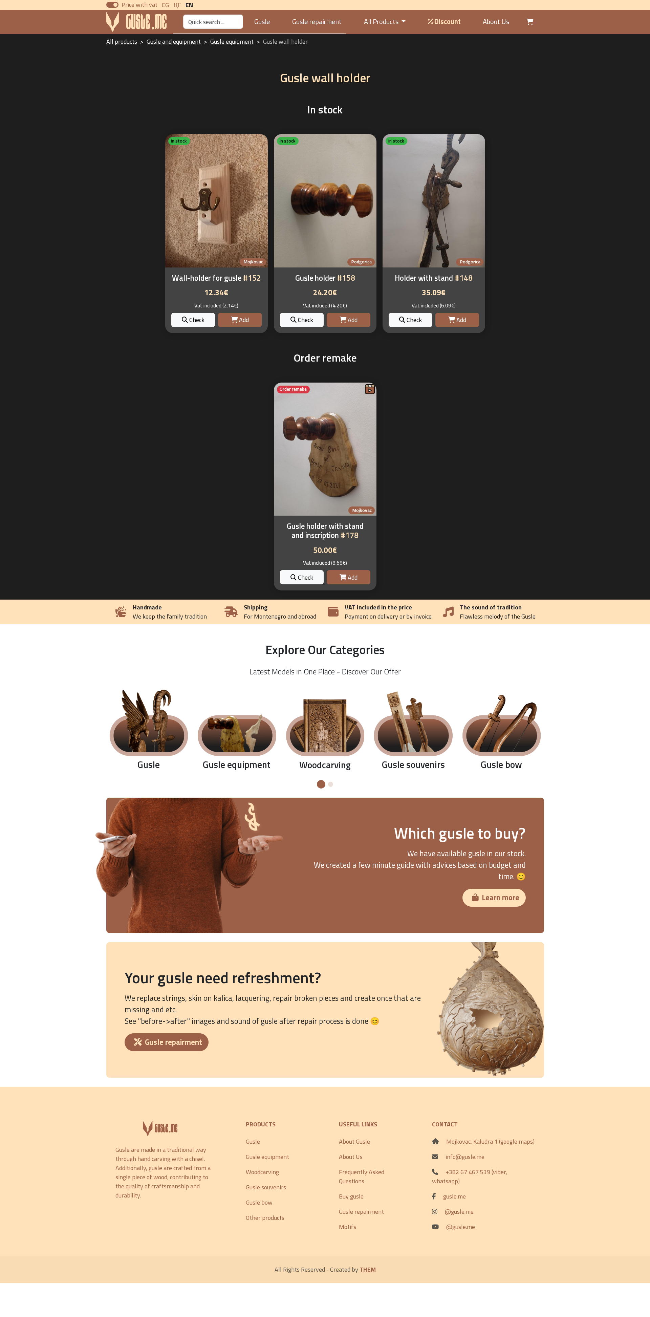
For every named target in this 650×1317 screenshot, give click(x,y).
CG (165, 4)
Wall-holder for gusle (216, 278)
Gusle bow (259, 1202)
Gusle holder (325, 278)
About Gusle (354, 1141)
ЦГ (177, 4)
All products (121, 41)
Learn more (500, 897)
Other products (265, 1217)
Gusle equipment (232, 41)
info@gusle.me (465, 1156)
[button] (321, 784)
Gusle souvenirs (266, 1187)
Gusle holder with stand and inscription (325, 530)
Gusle (262, 21)
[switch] (112, 5)
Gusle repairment (317, 21)
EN (189, 4)
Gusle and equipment (174, 41)
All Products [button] (382, 21)
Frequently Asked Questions (361, 1176)
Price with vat (139, 4)
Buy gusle (351, 1196)
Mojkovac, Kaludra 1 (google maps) (490, 1141)
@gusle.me (459, 1211)
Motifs (347, 1226)
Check (196, 319)
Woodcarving (262, 1171)
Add (243, 319)
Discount (447, 21)
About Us (496, 21)
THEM (368, 1269)
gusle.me (454, 1196)
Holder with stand (434, 278)
